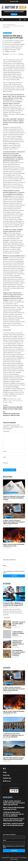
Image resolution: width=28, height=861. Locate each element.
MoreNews (23, 857)
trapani (10, 402)
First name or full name (9, 559)
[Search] (24, 19)
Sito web (5, 463)
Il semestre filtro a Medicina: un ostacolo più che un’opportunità (14, 593)
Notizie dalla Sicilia (7, 32)
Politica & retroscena (18, 730)
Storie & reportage (8, 754)
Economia (7, 492)
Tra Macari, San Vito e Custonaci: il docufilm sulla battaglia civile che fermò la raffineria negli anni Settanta (14, 510)
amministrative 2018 (11, 398)
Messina (5, 400)
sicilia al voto (19, 400)
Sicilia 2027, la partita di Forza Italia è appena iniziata (7, 624)
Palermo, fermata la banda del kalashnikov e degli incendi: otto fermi (14, 534)
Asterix (6, 607)
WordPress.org (7, 781)
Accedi (4, 772)
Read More (7, 617)
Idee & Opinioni (8, 599)
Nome (4, 451)
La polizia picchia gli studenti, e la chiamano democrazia (7, 634)
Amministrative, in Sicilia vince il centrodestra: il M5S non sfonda (11, 413)
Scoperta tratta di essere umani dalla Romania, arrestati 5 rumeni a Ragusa (12, 407)
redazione (6, 54)
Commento (6, 431)
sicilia (14, 400)
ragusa (10, 400)
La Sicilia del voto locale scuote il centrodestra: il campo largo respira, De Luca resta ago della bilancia (14, 724)
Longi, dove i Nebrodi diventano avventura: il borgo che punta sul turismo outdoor (14, 748)
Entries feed (6, 775)
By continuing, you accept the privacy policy (14, 572)
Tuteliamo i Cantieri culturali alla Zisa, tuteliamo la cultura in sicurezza (7, 644)
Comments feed (7, 778)
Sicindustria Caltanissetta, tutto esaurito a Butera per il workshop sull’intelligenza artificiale (14, 486)
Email (4, 457)
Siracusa (5, 402)
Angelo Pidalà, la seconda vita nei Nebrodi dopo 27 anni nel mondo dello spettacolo (13, 824)
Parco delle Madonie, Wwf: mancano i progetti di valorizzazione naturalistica (7, 654)
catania (19, 398)
